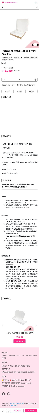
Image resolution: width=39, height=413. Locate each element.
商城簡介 (11, 366)
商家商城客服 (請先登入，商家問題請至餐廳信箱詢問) (18, 372)
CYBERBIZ (13, 405)
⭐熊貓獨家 (5, 380)
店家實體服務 (20, 386)
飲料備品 (21, 380)
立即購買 (31, 411)
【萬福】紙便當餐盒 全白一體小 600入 (19, 333)
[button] (36, 325)
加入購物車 (17, 411)
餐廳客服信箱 (6, 369)
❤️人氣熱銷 (13, 380)
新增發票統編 (25, 366)
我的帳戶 (4, 366)
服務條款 (17, 366)
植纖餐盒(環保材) (26, 383)
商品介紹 (7, 91)
